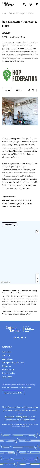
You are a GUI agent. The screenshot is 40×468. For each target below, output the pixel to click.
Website (7, 90)
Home (4, 13)
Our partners (7, 359)
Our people (6, 352)
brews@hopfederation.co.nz (20, 203)
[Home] (7, 4)
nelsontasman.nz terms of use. (19, 314)
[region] (20, 256)
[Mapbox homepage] (5, 282)
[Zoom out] (37, 278)
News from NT (8, 370)
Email (21, 90)
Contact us (6, 366)
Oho (27, 426)
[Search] (24, 4)
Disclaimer (9, 417)
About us (7, 346)
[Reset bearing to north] (37, 281)
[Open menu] (37, 4)
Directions (8, 225)
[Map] (31, 4)
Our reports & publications (13, 362)
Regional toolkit (8, 373)
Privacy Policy (22, 417)
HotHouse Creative (21, 424)
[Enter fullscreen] (37, 231)
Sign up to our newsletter (13, 393)
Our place (6, 355)
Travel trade (7, 377)
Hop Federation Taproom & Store (21, 13)
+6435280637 (14, 207)
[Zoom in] (37, 275)
